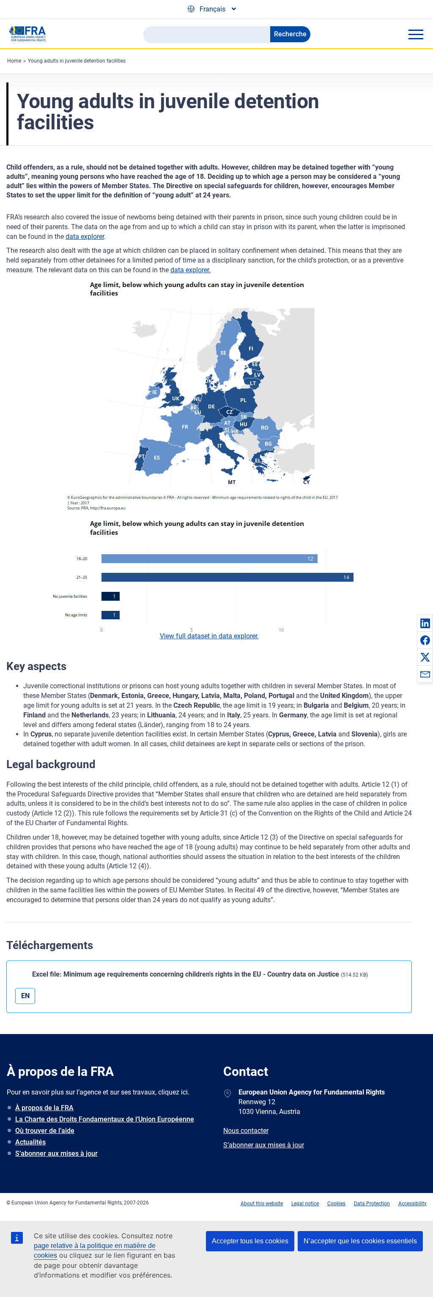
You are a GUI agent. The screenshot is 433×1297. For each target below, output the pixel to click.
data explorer (85, 237)
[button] (425, 623)
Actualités (30, 1142)
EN (25, 996)
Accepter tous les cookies (250, 1241)
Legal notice (305, 1204)
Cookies (336, 1204)
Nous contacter (246, 1131)
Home (14, 61)
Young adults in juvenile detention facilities (77, 61)
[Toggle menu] (416, 34)
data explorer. (190, 270)
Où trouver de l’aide (44, 1131)
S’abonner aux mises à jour (56, 1153)
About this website (262, 1204)
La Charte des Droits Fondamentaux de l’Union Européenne (104, 1119)
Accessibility (412, 1204)
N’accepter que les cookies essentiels (360, 1241)
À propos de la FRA (44, 1108)
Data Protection (372, 1204)
